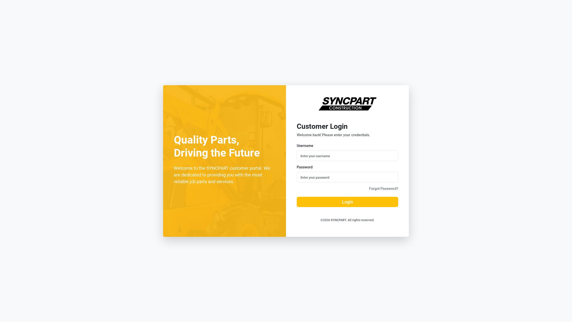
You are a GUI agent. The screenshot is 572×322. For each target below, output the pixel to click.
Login (347, 202)
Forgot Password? (383, 188)
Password (305, 167)
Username (305, 146)
